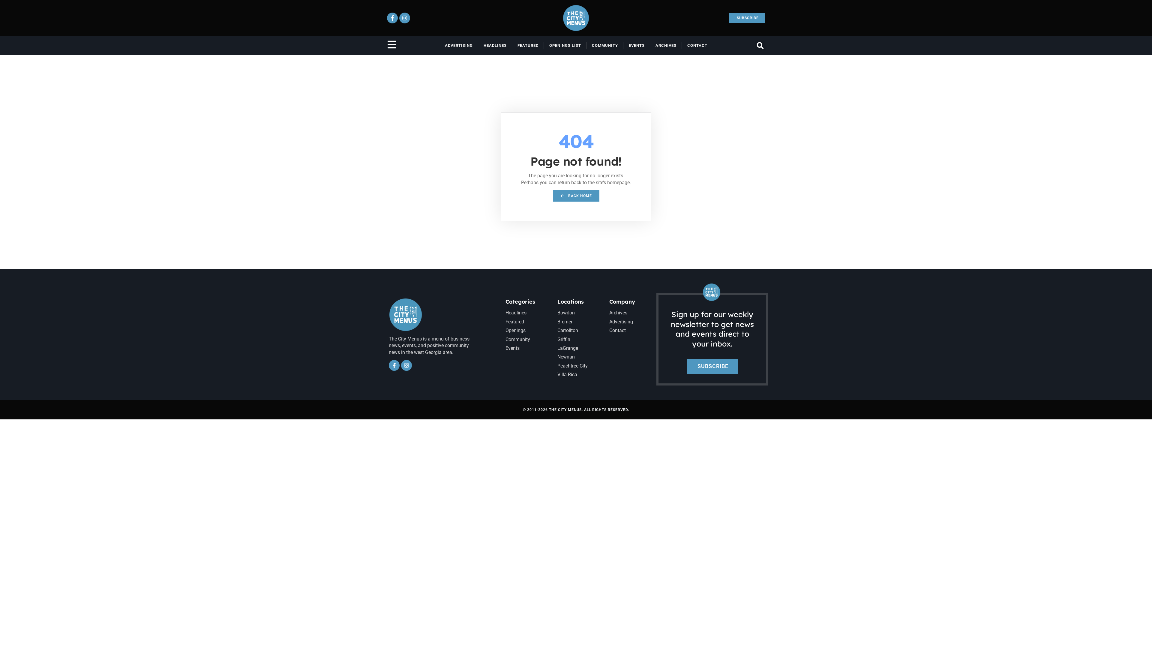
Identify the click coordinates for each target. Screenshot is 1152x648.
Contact (697, 45)
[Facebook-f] (392, 18)
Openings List (565, 45)
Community (605, 45)
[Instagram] (404, 18)
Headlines (495, 45)
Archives (666, 45)
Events (637, 45)
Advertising (459, 45)
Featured (528, 45)
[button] (760, 45)
